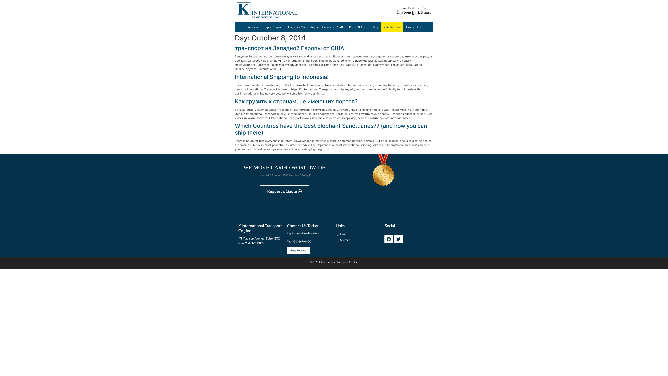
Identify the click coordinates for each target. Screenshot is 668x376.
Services (252, 27)
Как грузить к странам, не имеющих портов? (296, 101)
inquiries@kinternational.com (303, 233)
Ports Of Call (357, 27)
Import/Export (273, 27)
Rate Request (392, 27)
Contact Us (413, 27)
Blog (375, 27)
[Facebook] (388, 239)
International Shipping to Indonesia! (282, 76)
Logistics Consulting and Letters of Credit (316, 27)
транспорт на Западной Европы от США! (290, 48)
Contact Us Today (302, 225)
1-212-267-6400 (301, 241)
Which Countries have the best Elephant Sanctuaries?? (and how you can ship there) (331, 129)
